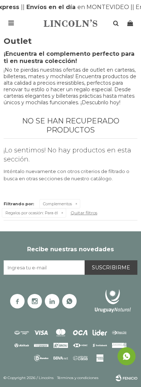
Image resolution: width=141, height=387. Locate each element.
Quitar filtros (83, 212)
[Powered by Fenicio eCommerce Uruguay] (126, 378)
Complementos (57, 203)
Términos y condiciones (77, 377)
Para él (31, 212)
